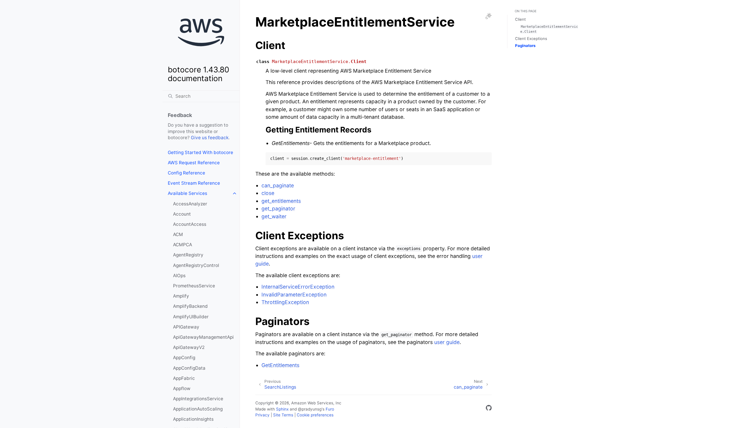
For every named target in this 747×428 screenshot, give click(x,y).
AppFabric (184, 378)
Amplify (181, 296)
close (267, 193)
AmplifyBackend (190, 306)
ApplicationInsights (193, 419)
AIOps (179, 275)
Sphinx (282, 409)
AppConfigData (189, 368)
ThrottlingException (285, 302)
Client (520, 19)
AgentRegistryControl (196, 265)
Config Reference (186, 173)
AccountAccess (189, 224)
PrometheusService (194, 286)
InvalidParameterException (294, 294)
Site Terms (283, 415)
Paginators (525, 45)
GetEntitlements (280, 365)
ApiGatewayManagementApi (203, 337)
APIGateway (186, 327)
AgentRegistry (188, 255)
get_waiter (274, 216)
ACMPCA (182, 244)
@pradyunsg (310, 409)
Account (182, 214)
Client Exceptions (531, 38)
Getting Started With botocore (200, 152)
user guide (447, 342)
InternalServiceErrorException (297, 287)
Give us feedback (209, 137)
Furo (330, 409)
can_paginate (277, 185)
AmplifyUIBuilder (191, 316)
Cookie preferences (315, 415)
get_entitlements (281, 201)
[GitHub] (489, 409)
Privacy (262, 415)
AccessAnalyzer (190, 204)
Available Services (187, 193)
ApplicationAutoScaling (198, 409)
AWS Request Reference (194, 162)
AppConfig (184, 357)
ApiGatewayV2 (189, 347)
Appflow (182, 388)
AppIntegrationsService (198, 398)
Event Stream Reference (194, 183)
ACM (178, 234)
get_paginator (278, 208)
